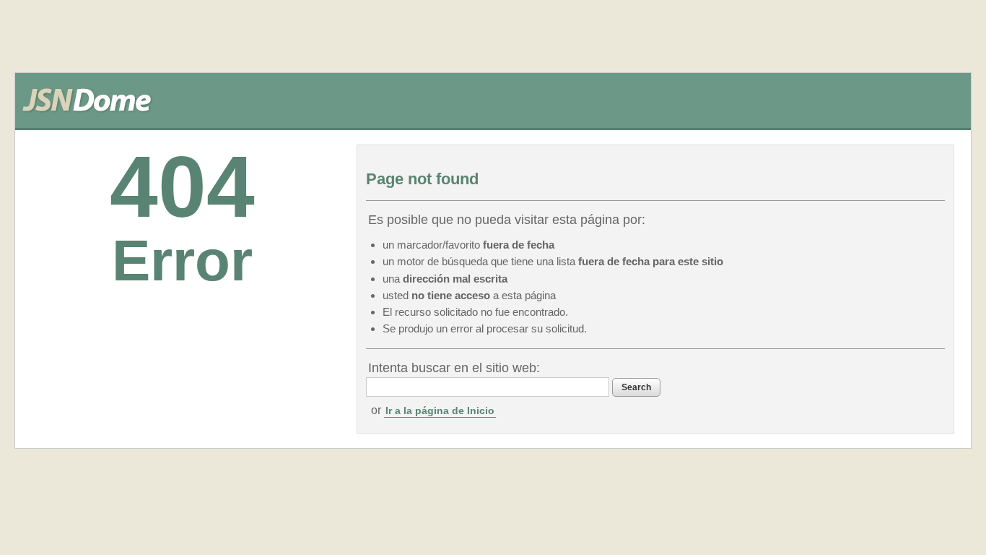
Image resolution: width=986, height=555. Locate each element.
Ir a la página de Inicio (439, 410)
